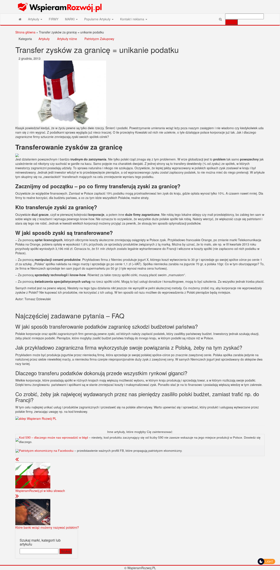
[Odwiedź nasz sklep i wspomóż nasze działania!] (35, 418)
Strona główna (25, 32)
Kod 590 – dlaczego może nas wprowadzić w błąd (54, 437)
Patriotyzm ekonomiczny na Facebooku (46, 450)
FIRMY (53, 19)
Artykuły (34, 19)
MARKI (70, 19)
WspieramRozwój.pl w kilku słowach (40, 490)
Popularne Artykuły (97, 19)
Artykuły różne (67, 39)
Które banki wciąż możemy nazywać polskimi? (47, 527)
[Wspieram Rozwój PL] (20, 19)
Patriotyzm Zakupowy (99, 39)
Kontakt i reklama (132, 19)
